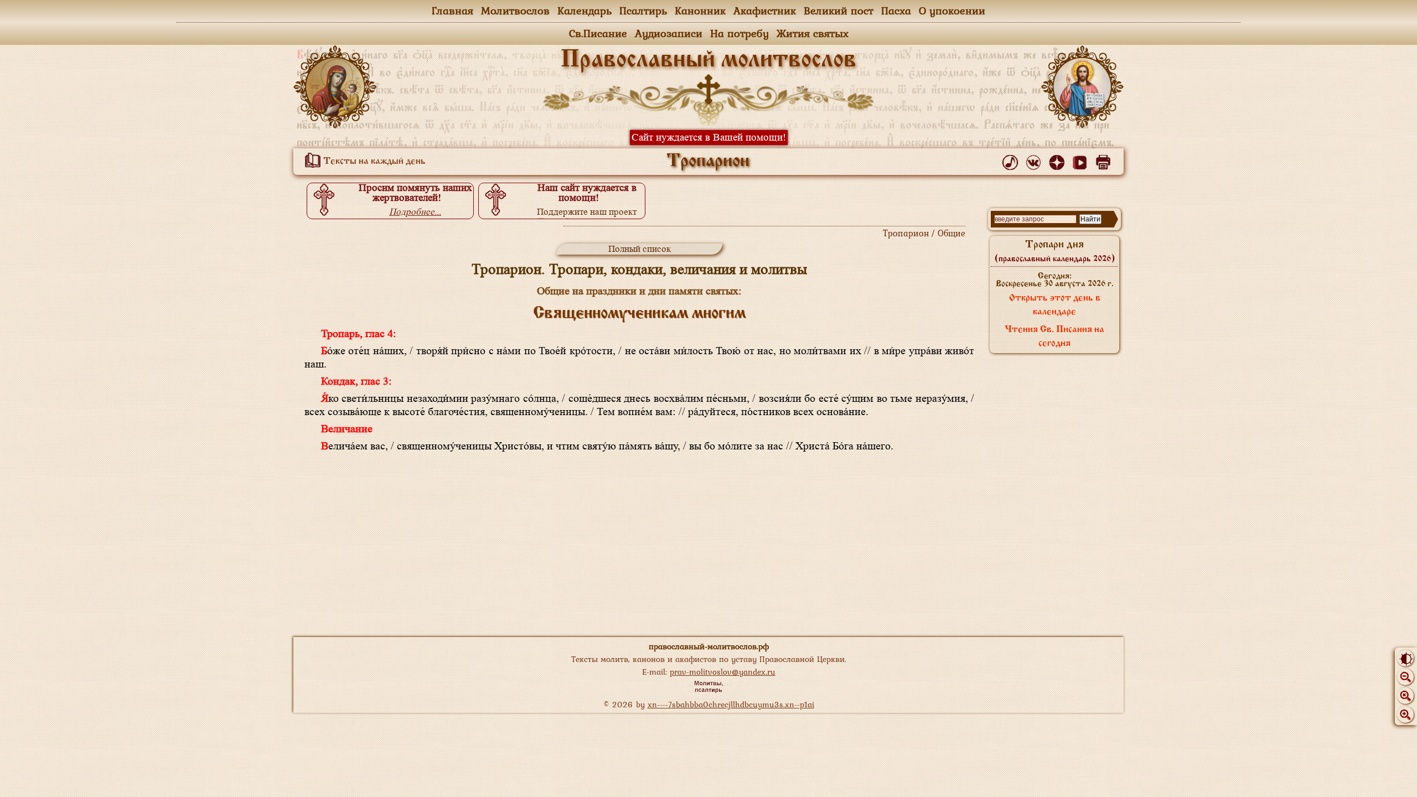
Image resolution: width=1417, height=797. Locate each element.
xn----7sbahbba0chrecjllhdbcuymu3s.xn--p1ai (731, 704)
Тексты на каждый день (373, 161)
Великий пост (838, 10)
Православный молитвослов (708, 60)
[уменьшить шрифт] (1405, 677)
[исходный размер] (1405, 695)
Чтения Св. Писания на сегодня (1054, 336)
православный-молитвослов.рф (709, 646)
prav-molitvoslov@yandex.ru (722, 671)
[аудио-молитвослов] (1012, 159)
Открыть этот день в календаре (1054, 305)
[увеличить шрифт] (1405, 714)
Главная (452, 10)
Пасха (896, 10)
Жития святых (813, 33)
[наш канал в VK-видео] (1082, 159)
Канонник (700, 10)
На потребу (739, 33)
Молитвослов (515, 10)
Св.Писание (598, 33)
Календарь (584, 10)
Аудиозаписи (668, 33)
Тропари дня (1054, 251)
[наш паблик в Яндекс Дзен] (1058, 159)
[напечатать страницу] (1105, 159)
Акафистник (764, 10)
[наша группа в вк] (1035, 159)
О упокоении (952, 10)
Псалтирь (643, 10)
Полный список (639, 249)
